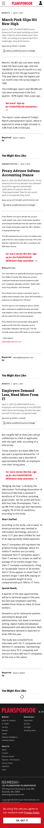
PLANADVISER (13, 785)
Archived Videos (8, 740)
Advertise (5, 766)
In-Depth (5, 723)
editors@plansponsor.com (25, 200)
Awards (5, 730)
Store (4, 769)
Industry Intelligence (10, 737)
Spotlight (27, 727)
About (4, 749)
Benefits (6, 13)
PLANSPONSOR (28, 785)
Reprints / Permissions (11, 760)
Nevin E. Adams (19, 46)
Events (4, 734)
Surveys (5, 727)
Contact (5, 753)
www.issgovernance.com (13, 794)
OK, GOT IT (22, 820)
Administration (9, 164)
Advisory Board (8, 756)
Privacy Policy (7, 763)
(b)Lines (27, 723)
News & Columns (9, 720)
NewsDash (28, 720)
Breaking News (30, 730)
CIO (3, 785)
